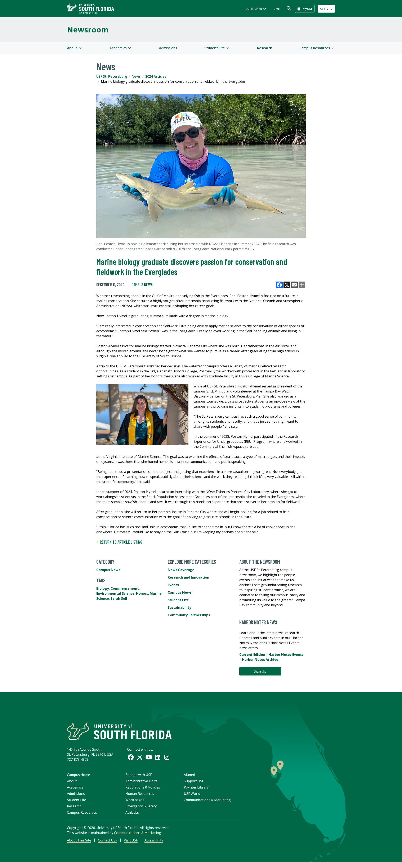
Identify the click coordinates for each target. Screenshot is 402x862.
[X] (139, 757)
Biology (102, 588)
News (136, 76)
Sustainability (179, 607)
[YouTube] (148, 757)
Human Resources (139, 793)
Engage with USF (138, 774)
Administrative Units (141, 781)
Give (276, 9)
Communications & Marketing (207, 800)
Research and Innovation (188, 577)
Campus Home (78, 774)
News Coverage (181, 569)
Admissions (168, 48)
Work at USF (135, 800)
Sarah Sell (119, 598)
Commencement (125, 588)
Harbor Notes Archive (260, 659)
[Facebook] (130, 757)
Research (264, 48)
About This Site (79, 840)
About (72, 781)
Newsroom (87, 29)
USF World (192, 793)
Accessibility (153, 840)
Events (173, 585)
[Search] (288, 8)
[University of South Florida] (119, 731)
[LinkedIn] (157, 757)
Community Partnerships (189, 615)
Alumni (189, 774)
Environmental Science (115, 593)
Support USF (194, 781)
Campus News (142, 284)
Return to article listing (120, 541)
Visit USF (131, 840)
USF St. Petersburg (111, 76)
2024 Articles (155, 76)
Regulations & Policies (142, 787)
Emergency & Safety (141, 806)
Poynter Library (196, 787)
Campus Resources (82, 812)
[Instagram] (166, 757)
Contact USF (107, 840)
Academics (75, 787)
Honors (142, 593)
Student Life (178, 600)
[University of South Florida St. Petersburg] (90, 8)
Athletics (132, 812)
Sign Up (260, 671)
